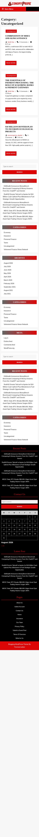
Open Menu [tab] (9, 9)
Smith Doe (11, 42)
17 (4, 529)
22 (30, 529)
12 (14, 525)
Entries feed (8, 341)
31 (4, 538)
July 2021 (7, 294)
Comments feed (9, 345)
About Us (19, 603)
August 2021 (8, 290)
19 (14, 529)
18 (9, 529)
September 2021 (10, 287)
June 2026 (7, 270)
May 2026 (7, 273)
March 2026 (8, 280)
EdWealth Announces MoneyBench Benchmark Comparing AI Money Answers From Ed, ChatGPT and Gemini (18, 188)
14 (25, 525)
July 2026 (7, 266)
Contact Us (19, 610)
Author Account (19, 606)
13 (19, 525)
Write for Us (19, 638)
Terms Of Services (19, 634)
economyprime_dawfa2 (15, 135)
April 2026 (7, 277)
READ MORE (11, 63)
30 (35, 534)
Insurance (7, 236)
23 (35, 529)
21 (25, 529)
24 (4, 534)
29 (30, 534)
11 (9, 525)
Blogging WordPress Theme (18, 644)
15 (30, 525)
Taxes (6, 243)
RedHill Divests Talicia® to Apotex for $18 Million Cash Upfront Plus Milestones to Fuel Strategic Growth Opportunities (18, 196)
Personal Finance (10, 239)
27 (19, 534)
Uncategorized (11, 31)
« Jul (2, 546)
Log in (6, 338)
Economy (7, 232)
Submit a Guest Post (19, 630)
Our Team (19, 622)
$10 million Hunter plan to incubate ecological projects (19, 129)
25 (9, 534)
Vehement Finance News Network (16, 249)
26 (14, 534)
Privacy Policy (19, 626)
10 (4, 525)
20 (19, 529)
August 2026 (8, 263)
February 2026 (9, 283)
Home (20, 614)
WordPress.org (9, 348)
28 (25, 534)
